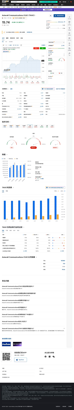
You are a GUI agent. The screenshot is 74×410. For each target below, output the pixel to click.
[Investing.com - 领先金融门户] (5, 1)
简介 (6, 41)
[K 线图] (3, 45)
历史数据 (10, 41)
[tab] (5, 126)
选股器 (8, 7)
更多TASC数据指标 (60, 88)
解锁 (26, 251)
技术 (17, 38)
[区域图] (6, 45)
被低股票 (59, 7)
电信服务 (63, 260)
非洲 (51, 7)
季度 (7, 191)
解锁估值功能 (60, 22)
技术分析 (5, 122)
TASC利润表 (7, 187)
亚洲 (48, 7)
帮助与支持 (41, 374)
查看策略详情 (29, 32)
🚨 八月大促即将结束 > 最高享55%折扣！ (48, 1)
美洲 (39, 7)
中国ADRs (35, 7)
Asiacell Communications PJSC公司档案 (18, 257)
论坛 (22, 38)
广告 (40, 371)
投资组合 (4, 374)
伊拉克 (63, 269)
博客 (3, 368)
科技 (64, 263)
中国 (12, 7)
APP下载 (4, 371)
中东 (45, 7)
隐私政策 (64, 406)
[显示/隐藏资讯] (21, 45)
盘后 (26, 7)
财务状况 (12, 38)
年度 (3, 191)
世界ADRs (30, 7)
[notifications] (68, 1)
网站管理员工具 (5, 377)
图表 (7, 38)
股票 (4, 7)
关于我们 (41, 368)
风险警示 (70, 406)
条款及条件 (58, 406)
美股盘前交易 (21, 7)
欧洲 (42, 7)
